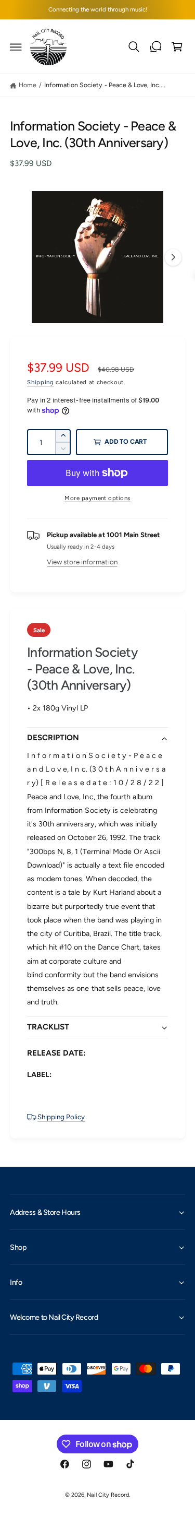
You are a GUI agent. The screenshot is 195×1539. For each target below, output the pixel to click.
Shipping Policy (61, 1116)
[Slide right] (173, 257)
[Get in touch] (155, 47)
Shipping (40, 382)
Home (27, 85)
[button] (16, 47)
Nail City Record (108, 1494)
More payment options (97, 498)
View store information (82, 562)
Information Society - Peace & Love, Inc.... (104, 85)
